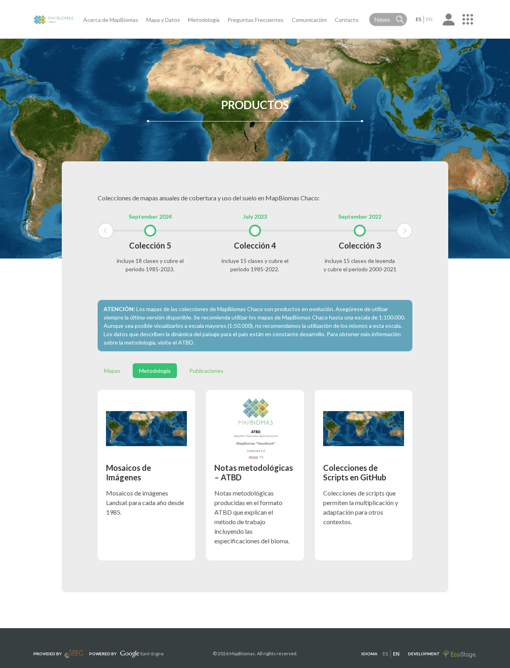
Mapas (112, 370)
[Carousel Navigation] (255, 231)
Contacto (347, 19)
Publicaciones (206, 370)
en (429, 19)
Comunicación (309, 19)
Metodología (204, 19)
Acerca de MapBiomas (110, 19)
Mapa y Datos (163, 19)
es (419, 19)
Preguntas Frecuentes (256, 19)
